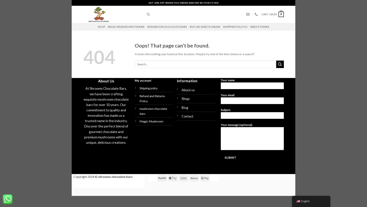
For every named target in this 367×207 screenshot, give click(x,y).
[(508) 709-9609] (257, 14)
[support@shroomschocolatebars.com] (248, 14)
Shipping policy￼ (235, 26)
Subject (226, 110)
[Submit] (280, 64)
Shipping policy (149, 88)
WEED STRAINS (259, 26)
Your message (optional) (236, 125)
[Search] (148, 14)
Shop (101, 26)
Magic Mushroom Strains (126, 26)
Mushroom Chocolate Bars (167, 26)
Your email (228, 95)
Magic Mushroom (151, 121)
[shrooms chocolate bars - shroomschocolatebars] (112, 14)
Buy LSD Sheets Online (205, 26)
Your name (228, 80)
